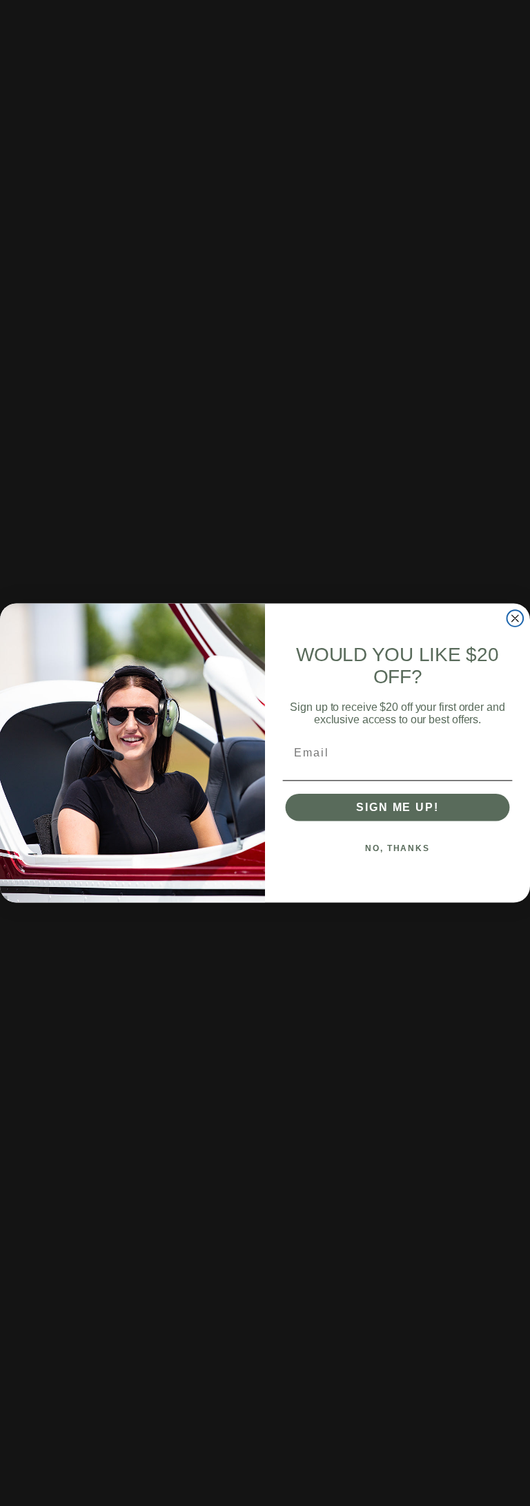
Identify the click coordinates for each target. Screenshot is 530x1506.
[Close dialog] (515, 618)
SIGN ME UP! (397, 807)
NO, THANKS (397, 848)
